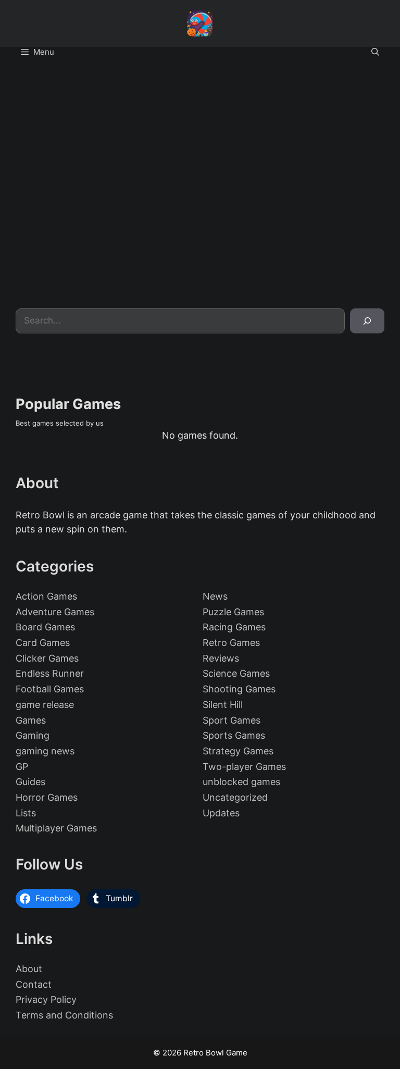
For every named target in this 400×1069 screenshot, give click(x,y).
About (29, 968)
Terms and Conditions (64, 1015)
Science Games (236, 673)
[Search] (367, 320)
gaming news (45, 750)
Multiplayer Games (56, 828)
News (215, 596)
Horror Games (47, 797)
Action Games (46, 596)
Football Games (50, 688)
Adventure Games (55, 611)
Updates (221, 812)
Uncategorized (235, 797)
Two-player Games (244, 766)
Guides (30, 781)
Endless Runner (50, 673)
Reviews (221, 658)
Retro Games (231, 642)
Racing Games (234, 626)
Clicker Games (47, 658)
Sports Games (234, 735)
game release (45, 704)
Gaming (32, 735)
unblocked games (241, 781)
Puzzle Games (233, 611)
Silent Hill (223, 704)
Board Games (45, 626)
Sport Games (231, 720)
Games (31, 720)
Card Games (43, 642)
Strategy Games (238, 750)
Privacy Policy (46, 999)
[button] (375, 52)
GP (22, 766)
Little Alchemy (100, 277)
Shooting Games (239, 688)
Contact (34, 984)
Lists (26, 812)
